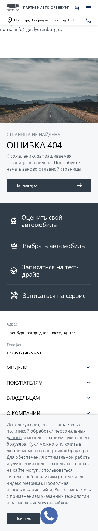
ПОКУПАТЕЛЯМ (25, 382)
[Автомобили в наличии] (76, 7)
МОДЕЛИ (17, 367)
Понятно (23, 518)
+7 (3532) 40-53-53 (24, 353)
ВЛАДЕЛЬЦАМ (23, 398)
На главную (26, 185)
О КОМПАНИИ (24, 413)
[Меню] (88, 7)
